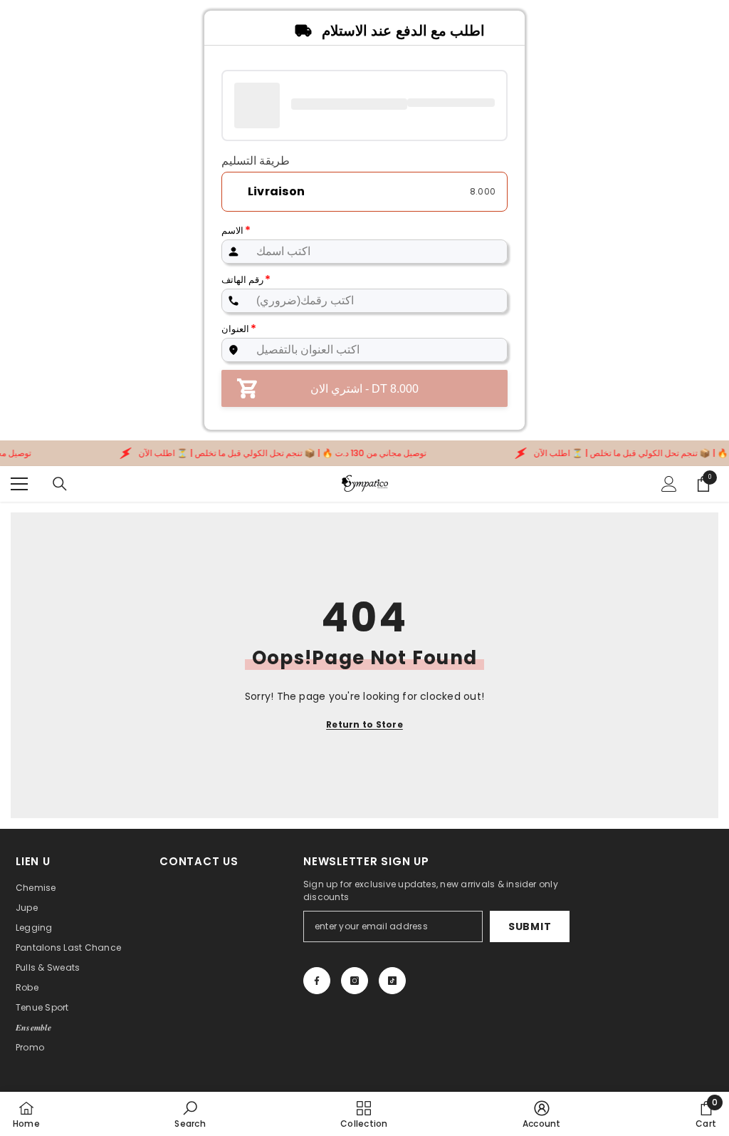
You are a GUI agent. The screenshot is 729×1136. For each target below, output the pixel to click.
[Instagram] (354, 980)
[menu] (19, 483)
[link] (189, 1114)
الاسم (236, 230)
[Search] (59, 483)
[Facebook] (316, 980)
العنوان (238, 329)
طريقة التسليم (255, 161)
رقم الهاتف (246, 280)
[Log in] (669, 484)
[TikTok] (392, 980)
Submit (529, 926)
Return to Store (364, 724)
